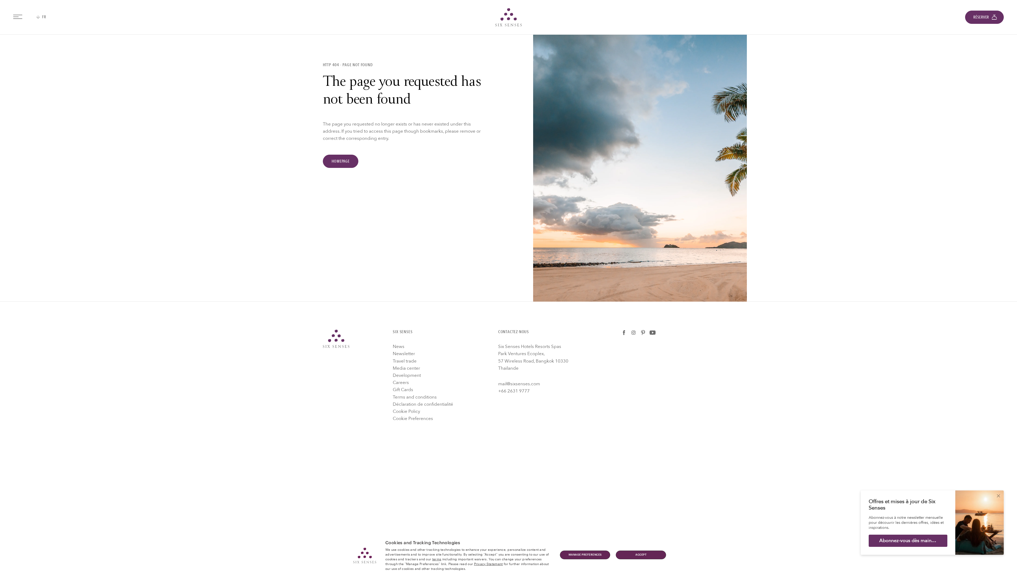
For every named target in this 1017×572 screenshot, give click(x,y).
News (398, 346)
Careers (401, 382)
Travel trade (405, 361)
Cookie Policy (406, 411)
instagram (633, 332)
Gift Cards (403, 390)
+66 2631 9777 (514, 391)
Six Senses (336, 338)
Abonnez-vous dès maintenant (912, 540)
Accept (640, 554)
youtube (652, 332)
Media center (406, 368)
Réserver (981, 17)
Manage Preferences (585, 554)
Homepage (341, 161)
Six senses (508, 17)
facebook (624, 332)
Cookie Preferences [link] (413, 418)
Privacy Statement (488, 563)
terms (436, 558)
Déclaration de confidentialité (423, 404)
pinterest (643, 332)
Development (407, 375)
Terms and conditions (415, 397)
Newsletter (404, 354)
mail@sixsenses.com (519, 384)
